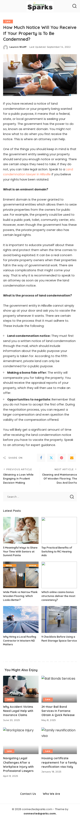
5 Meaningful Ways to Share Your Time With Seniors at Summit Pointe (20, 551)
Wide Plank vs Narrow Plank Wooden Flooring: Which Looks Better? (20, 596)
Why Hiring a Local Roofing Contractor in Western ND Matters (19, 640)
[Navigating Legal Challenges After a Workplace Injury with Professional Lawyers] (21, 740)
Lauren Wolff (17, 46)
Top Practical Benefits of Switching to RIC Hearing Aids (56, 551)
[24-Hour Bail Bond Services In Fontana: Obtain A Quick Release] (59, 689)
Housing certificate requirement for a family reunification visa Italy (59, 762)
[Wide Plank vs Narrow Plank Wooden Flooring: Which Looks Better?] (21, 575)
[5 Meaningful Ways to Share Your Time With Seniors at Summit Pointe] (21, 530)
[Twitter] (51, 458)
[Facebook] (41, 458)
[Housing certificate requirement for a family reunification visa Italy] (59, 740)
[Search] (74, 6)
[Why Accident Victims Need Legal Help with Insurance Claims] (21, 689)
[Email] (72, 458)
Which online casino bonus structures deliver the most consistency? (58, 596)
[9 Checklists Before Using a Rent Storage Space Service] (59, 619)
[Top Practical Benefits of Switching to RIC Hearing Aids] (59, 530)
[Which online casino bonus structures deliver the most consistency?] (59, 575)
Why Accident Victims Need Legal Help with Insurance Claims (18, 711)
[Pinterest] (61, 458)
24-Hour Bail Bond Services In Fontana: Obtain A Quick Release (58, 711)
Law (8, 21)
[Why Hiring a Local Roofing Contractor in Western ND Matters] (21, 619)
